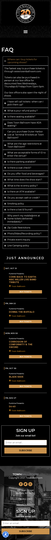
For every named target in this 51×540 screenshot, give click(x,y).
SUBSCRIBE (25, 450)
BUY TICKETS (25, 292)
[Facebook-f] (21, 484)
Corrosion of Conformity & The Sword (20, 344)
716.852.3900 (25, 499)
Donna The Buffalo (21, 312)
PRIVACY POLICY (25, 504)
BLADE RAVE (16, 377)
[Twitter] (26, 484)
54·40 (12, 406)
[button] (25, 31)
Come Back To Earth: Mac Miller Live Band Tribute (22, 280)
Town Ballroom (18, 286)
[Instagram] (30, 484)
